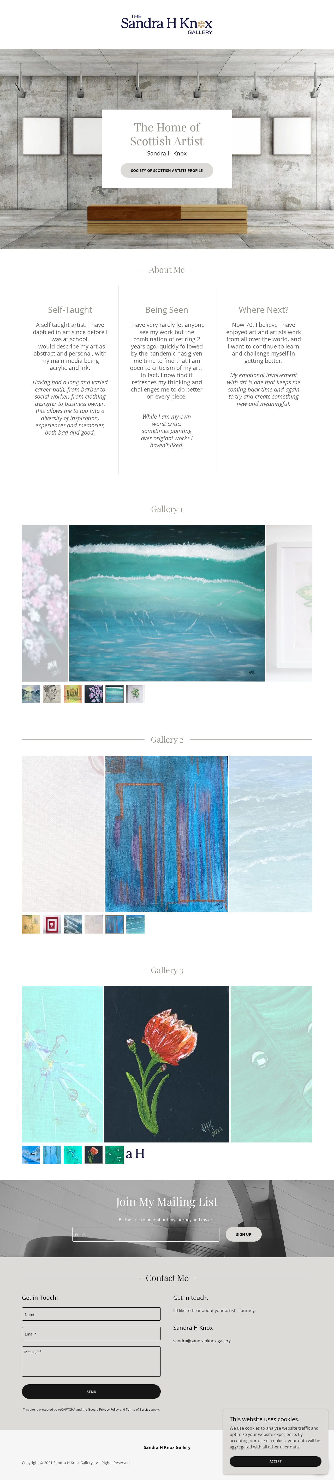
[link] (166, 24)
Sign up (243, 1234)
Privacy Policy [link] (109, 1409)
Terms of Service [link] (138, 1409)
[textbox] (145, 1234)
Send (91, 1391)
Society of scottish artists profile (167, 170)
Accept (276, 1461)
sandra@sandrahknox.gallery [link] (202, 1341)
